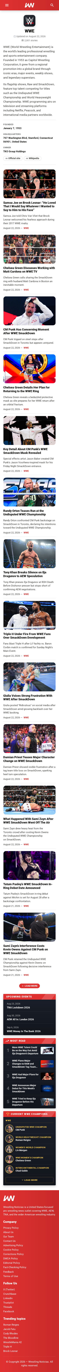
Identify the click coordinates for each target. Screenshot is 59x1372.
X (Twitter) (9, 1289)
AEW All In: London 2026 (20, 1019)
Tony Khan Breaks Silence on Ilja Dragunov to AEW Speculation (24, 574)
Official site (14, 158)
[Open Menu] (6, 5)
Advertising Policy (13, 1245)
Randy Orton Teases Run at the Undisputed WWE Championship (24, 512)
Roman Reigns (11, 1324)
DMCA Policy (10, 1258)
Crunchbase (9, 1293)
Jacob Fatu (9, 1329)
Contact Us (9, 1241)
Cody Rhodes (10, 1333)
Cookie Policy (11, 1249)
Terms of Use (10, 1276)
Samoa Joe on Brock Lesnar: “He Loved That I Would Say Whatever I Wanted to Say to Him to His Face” (29, 206)
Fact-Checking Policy (14, 1267)
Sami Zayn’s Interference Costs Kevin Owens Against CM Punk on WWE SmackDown (25, 949)
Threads (7, 1307)
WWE (26, 228)
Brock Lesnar (10, 1351)
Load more (31, 986)
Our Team (8, 1236)
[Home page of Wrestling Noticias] (29, 5)
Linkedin (7, 1298)
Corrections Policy (13, 1254)
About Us (8, 1232)
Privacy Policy (11, 1227)
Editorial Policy (11, 1262)
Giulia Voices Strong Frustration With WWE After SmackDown (27, 697)
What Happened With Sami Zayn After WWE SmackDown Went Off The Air (28, 820)
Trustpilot (8, 1302)
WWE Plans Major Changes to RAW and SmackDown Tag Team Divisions (24, 1063)
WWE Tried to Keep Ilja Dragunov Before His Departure (24, 1101)
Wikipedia (34, 158)
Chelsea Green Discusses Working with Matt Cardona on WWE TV (29, 269)
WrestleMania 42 (12, 1342)
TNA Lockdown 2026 (18, 1007)
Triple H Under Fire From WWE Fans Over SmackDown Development (27, 635)
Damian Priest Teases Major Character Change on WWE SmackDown (29, 759)
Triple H (7, 1346)
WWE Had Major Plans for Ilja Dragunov (25, 1076)
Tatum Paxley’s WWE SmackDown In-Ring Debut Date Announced (27, 886)
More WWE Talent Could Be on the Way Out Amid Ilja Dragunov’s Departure (25, 1050)
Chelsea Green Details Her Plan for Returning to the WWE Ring (26, 389)
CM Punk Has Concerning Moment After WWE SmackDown (26, 331)
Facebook (8, 1311)
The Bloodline (10, 1337)
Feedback (8, 1271)
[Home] (9, 1199)
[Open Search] (52, 5)
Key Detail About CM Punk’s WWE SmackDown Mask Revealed (25, 451)
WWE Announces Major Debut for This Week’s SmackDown (24, 1088)
